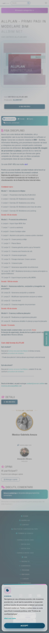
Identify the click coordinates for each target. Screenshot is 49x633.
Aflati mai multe (10, 618)
